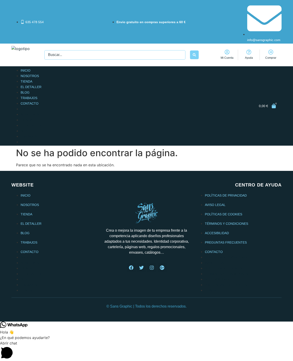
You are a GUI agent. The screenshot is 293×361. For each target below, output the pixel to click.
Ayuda (249, 57)
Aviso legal (215, 205)
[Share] (287, 5)
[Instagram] (151, 267)
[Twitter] (141, 267)
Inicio (25, 70)
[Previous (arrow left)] (8, 180)
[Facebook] (131, 267)
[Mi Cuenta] (227, 52)
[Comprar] (270, 52)
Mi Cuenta (227, 57)
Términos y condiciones (226, 223)
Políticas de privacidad (226, 195)
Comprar (270, 57)
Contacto (29, 103)
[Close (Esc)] (276, 5)
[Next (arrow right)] (285, 180)
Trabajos (29, 98)
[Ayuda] (248, 52)
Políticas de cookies (223, 214)
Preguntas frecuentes (226, 242)
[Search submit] (194, 54)
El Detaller (31, 87)
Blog (25, 92)
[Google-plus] (162, 267)
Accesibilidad (217, 233)
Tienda (26, 81)
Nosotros (30, 76)
